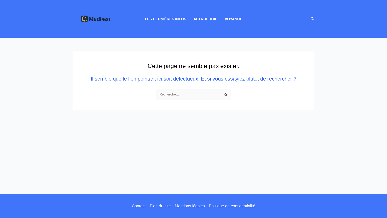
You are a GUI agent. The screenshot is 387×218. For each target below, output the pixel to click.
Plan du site (160, 206)
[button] (312, 19)
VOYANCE (233, 19)
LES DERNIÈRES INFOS (165, 19)
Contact (139, 206)
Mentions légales (190, 206)
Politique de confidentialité (232, 206)
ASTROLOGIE (205, 19)
